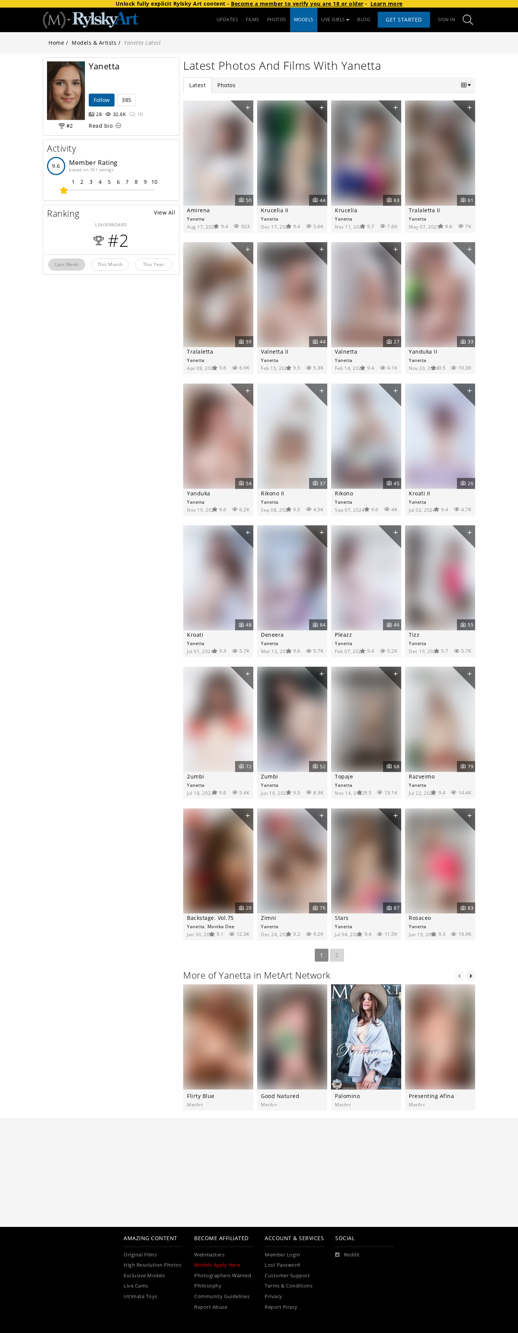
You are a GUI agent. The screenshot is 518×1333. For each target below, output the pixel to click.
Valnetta (346, 351)
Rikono (344, 493)
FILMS (252, 19)
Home (56, 42)
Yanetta (196, 219)
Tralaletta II (424, 210)
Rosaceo (420, 917)
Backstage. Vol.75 (210, 917)
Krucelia (346, 210)
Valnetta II (275, 351)
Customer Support (287, 1275)
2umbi (195, 776)
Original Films (140, 1255)
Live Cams (136, 1286)
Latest (197, 85)
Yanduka (198, 493)
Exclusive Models (144, 1275)
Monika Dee (221, 926)
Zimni (268, 917)
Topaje (344, 776)
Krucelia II (275, 210)
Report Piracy (281, 1307)
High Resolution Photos (152, 1265)
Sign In (446, 19)
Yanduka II (423, 351)
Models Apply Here (217, 1265)
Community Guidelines (222, 1296)
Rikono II (272, 493)
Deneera (272, 634)
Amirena (198, 210)
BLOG (363, 19)
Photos (226, 85)
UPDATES (228, 19)
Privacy (274, 1296)
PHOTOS (276, 19)
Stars (342, 917)
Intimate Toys (140, 1296)
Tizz (414, 634)
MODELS (304, 19)
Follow (102, 99)
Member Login (282, 1255)
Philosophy (207, 1286)
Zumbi (269, 776)
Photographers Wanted (222, 1275)
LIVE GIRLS (333, 19)
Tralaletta (200, 351)
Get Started (404, 19)
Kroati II (419, 493)
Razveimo (422, 776)
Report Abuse (210, 1307)
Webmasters (209, 1255)
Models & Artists (94, 42)
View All (164, 212)
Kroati (195, 634)
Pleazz (343, 634)
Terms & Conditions (288, 1286)
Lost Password (282, 1265)
